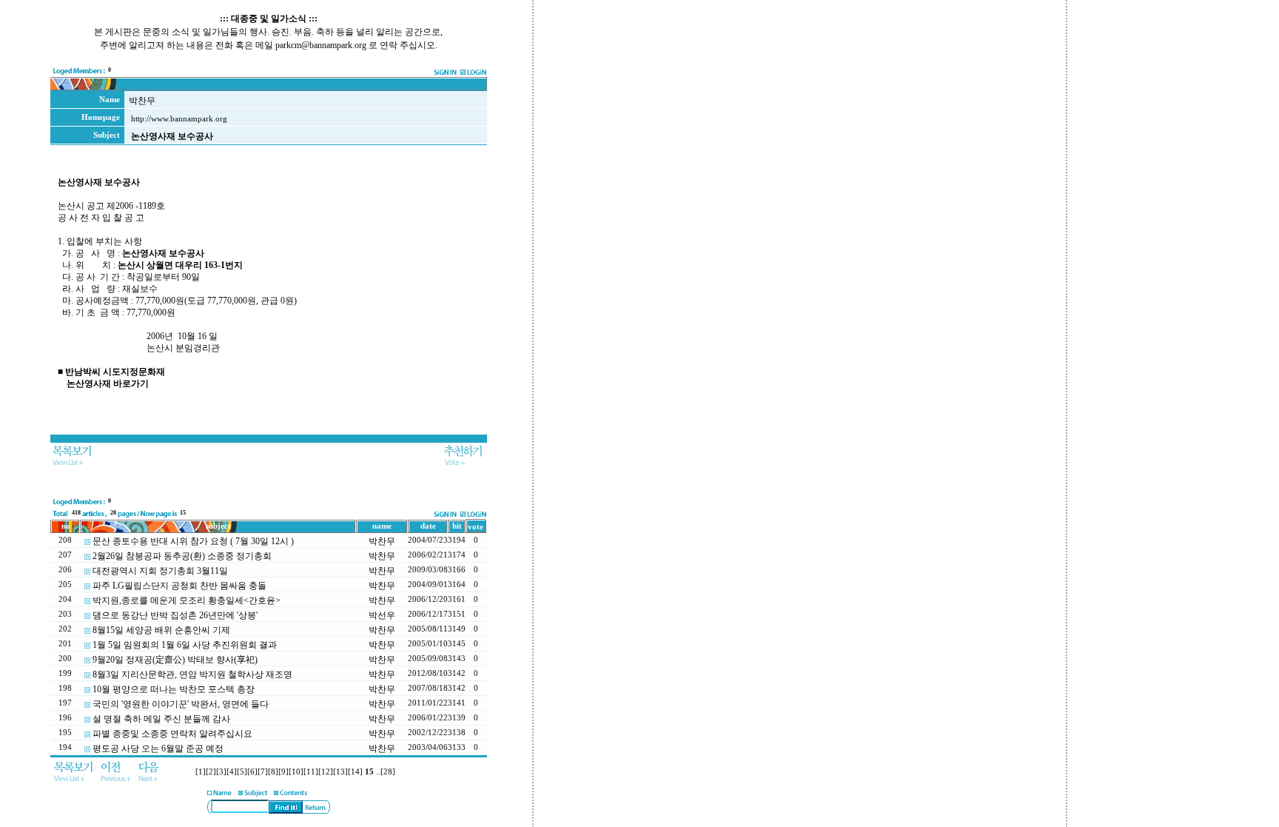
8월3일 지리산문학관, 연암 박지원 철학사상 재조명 (192, 674)
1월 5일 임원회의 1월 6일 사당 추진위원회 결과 (185, 645)
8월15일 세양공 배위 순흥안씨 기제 (161, 630)
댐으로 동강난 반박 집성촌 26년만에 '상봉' (175, 615)
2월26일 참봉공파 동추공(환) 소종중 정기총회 (182, 556)
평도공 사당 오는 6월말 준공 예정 (158, 748)
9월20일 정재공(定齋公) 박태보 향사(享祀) (175, 659)
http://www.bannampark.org (179, 119)
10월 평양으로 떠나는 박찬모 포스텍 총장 (174, 689)
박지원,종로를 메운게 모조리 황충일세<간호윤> (187, 600)
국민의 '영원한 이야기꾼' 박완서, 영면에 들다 (181, 704)
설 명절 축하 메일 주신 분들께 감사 (161, 719)
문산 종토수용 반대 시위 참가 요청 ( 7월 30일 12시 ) (193, 541)
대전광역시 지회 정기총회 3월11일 (160, 571)
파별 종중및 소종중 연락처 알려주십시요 (172, 734)
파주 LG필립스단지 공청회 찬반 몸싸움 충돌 (179, 585)
